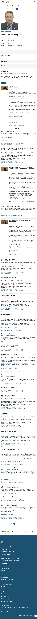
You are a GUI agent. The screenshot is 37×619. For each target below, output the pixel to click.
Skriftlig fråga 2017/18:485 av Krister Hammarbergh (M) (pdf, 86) (14, 216)
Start (1, 5)
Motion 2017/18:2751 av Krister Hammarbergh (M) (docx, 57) (13, 426)
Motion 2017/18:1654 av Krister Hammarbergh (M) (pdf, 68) (13, 464)
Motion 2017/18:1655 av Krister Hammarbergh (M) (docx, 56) (13, 444)
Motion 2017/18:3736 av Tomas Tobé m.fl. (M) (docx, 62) (12, 369)
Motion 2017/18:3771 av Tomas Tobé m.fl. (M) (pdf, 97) (12, 291)
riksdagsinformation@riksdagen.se (8, 551)
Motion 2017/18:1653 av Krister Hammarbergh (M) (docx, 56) (13, 481)
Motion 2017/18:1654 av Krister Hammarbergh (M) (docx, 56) (13, 462)
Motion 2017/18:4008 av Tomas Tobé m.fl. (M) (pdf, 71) (12, 163)
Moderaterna (11, 40)
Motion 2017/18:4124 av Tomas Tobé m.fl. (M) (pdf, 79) (12, 144)
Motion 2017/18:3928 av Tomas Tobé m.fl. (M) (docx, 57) (12, 272)
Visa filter (3, 82)
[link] (11, 523)
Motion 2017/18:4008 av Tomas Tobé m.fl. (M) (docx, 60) (12, 162)
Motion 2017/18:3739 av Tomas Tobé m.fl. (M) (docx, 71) (12, 309)
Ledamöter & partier (7, 5)
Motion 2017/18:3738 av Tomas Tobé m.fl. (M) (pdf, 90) (12, 330)
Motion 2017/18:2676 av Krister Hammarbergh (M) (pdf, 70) (13, 409)
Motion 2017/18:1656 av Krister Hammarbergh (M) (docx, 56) (13, 499)
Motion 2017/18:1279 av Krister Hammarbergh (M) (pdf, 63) (13, 518)
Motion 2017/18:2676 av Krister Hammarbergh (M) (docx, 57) (13, 408)
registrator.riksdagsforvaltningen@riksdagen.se (11, 560)
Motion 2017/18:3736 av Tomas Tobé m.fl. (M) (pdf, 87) (12, 371)
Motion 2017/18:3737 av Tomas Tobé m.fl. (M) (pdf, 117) (12, 350)
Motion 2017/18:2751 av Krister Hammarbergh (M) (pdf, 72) (13, 427)
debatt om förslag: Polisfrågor (17, 125)
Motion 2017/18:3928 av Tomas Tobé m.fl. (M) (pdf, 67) (12, 273)
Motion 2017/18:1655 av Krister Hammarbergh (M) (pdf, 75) (13, 446)
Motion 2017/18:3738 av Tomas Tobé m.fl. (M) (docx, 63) (12, 328)
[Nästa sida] (25, 524)
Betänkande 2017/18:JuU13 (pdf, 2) (17, 123)
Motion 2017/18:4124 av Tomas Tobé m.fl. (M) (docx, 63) (12, 143)
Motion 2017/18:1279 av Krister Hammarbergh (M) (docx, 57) (13, 517)
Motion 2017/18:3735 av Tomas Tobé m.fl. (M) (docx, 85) (12, 390)
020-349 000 (4, 549)
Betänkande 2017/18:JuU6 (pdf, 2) (17, 198)
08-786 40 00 (4, 542)
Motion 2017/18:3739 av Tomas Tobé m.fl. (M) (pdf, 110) (12, 311)
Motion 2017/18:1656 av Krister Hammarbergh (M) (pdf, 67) (13, 500)
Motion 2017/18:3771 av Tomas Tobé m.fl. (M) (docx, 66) (12, 290)
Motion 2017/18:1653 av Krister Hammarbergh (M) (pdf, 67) (13, 482)
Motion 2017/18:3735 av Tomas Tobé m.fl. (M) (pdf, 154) (12, 391)
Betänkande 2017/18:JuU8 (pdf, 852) (17, 251)
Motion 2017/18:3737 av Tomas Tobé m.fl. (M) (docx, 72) (12, 349)
